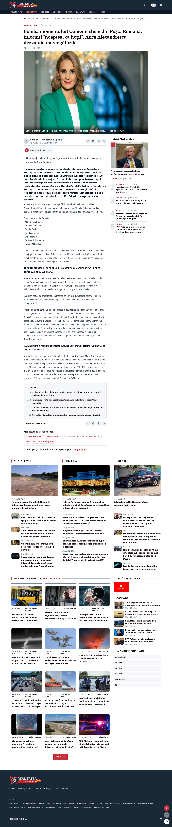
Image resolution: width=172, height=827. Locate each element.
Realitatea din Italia (59, 803)
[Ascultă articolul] (166, 808)
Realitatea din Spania (51, 139)
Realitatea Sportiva (29, 803)
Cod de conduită (62, 789)
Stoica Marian (70, 608)
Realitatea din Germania (77, 803)
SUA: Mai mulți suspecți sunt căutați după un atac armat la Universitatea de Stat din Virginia (94, 746)
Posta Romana (71, 437)
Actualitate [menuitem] (31, 12)
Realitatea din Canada (17, 807)
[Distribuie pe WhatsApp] (98, 141)
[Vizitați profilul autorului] (26, 141)
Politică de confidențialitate (43, 789)
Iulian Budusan (103, 694)
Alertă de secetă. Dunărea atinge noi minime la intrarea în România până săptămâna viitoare (59, 746)
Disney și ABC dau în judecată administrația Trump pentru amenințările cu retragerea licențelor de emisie (139, 522)
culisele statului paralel (44, 441)
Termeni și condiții (24, 789)
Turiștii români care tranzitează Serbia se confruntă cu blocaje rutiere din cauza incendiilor (67, 409)
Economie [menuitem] (45, 12)
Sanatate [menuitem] (80, 12)
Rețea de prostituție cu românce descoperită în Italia (131, 504)
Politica (114, 179)
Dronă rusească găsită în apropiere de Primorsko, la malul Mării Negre (131, 190)
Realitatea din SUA (95, 803)
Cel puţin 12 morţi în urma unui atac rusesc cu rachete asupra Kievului (66, 415)
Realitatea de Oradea (101, 807)
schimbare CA (53, 437)
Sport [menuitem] (102, 12)
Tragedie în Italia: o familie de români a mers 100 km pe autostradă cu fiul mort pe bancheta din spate (26, 705)
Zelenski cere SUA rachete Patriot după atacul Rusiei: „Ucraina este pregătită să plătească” (84, 543)
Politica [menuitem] (68, 12)
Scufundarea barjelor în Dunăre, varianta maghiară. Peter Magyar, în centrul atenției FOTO (94, 703)
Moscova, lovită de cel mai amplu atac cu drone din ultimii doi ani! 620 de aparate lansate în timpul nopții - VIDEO (25, 663)
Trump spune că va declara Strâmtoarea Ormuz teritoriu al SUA (127, 174)
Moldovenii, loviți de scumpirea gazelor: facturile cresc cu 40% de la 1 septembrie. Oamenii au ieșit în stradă (84, 520)
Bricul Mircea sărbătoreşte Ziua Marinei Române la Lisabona (131, 201)
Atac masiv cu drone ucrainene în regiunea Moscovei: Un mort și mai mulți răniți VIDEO (24, 746)
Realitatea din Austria (145, 803)
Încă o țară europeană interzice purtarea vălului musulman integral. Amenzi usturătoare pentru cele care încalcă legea (38, 562)
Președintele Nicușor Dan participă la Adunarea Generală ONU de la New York (83, 532)
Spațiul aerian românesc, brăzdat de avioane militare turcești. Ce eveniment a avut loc (60, 662)
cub (27, 441)
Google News (80, 449)
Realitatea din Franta (112, 803)
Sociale (119, 198)
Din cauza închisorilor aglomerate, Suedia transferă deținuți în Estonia (60, 615)
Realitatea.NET (14, 803)
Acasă (28, 19)
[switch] (154, 5)
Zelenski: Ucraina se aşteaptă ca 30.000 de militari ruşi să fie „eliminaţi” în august (131, 216)
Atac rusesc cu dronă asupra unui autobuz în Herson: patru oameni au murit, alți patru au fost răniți (24, 620)
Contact (12, 789)
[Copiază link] (87, 141)
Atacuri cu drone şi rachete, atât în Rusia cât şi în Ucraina (94, 658)
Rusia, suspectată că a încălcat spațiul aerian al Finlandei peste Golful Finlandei (65, 401)
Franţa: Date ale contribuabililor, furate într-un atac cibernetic (140, 568)
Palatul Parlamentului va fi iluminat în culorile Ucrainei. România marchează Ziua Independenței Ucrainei (85, 505)
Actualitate (46, 19)
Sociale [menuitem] (92, 12)
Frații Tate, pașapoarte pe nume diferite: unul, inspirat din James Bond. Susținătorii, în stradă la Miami (140, 554)
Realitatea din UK (129, 803)
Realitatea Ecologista (53, 807)
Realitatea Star (44, 803)
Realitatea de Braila (71, 807)
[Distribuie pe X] (104, 141)
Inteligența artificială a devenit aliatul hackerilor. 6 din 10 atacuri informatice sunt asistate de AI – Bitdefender (94, 620)
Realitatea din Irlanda (35, 807)
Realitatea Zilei (86, 807)
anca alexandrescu (91, 437)
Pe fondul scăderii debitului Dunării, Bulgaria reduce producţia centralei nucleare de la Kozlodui (66, 394)
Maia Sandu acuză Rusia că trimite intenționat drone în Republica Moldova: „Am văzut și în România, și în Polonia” (142, 538)
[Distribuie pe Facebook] (93, 141)
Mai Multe (60, 757)
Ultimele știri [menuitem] (15, 12)
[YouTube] (161, 5)
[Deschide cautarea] (145, 5)
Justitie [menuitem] (57, 12)
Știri (37, 19)
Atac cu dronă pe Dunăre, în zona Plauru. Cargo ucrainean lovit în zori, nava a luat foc (60, 705)
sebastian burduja (34, 437)
